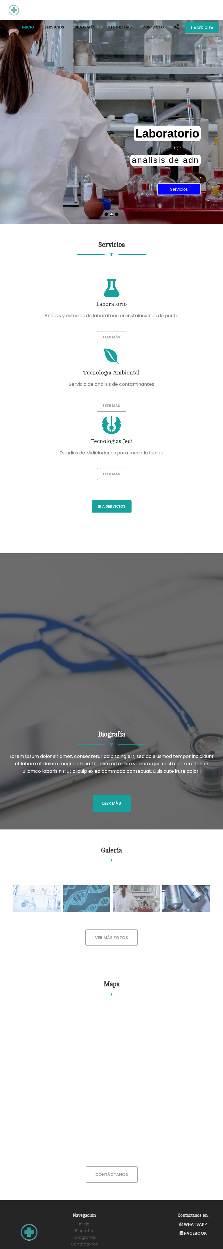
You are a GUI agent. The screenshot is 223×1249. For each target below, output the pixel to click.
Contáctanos (111, 1174)
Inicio (28, 27)
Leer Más (111, 337)
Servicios (54, 27)
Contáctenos (84, 1244)
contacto (153, 27)
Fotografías (118, 27)
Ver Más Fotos (111, 938)
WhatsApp (195, 1224)
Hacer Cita (202, 27)
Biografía (85, 27)
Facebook (195, 1233)
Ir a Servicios (111, 506)
